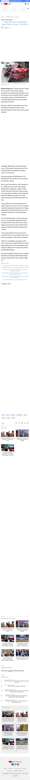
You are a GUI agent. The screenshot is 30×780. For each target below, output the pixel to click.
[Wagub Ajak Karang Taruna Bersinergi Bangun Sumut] (22, 653)
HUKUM (6, 19)
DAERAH (3, 19)
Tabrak (8, 418)
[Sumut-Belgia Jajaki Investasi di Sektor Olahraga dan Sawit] (7, 433)
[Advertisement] (15, 45)
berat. (7, 415)
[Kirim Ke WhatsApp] (28, 423)
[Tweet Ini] (19, 423)
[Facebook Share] (16, 423)
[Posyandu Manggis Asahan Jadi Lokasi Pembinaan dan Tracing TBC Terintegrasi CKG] (8, 713)
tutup (16, 750)
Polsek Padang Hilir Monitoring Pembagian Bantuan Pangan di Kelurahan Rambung (15, 277)
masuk (10, 671)
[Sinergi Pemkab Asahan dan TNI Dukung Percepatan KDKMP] (22, 433)
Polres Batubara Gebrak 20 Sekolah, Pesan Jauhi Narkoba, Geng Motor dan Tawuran (15, 273)
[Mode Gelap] (26, 4)
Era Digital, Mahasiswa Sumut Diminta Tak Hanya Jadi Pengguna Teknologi (15, 270)
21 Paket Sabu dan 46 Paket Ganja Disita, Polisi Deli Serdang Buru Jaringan (21, 734)
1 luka (3, 415)
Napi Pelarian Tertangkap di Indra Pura (16, 686)
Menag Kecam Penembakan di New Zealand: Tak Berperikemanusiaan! (17, 701)
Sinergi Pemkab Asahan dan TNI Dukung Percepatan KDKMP (15, 267)
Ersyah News (6, 27)
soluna (3, 418)
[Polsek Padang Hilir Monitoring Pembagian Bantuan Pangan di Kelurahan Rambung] (7, 653)
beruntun (13, 415)
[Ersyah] (7, 4)
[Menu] (2, 4)
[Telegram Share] (25, 423)
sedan (25, 415)
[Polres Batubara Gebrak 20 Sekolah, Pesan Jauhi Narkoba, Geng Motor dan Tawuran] (22, 638)
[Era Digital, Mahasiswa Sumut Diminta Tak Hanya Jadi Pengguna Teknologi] (7, 447)
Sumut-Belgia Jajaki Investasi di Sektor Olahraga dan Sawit (15, 265)
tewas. (13, 418)
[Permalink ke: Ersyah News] (2, 27)
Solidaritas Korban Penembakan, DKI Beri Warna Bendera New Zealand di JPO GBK (16, 696)
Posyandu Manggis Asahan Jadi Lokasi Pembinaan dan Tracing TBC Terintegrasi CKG (17, 691)
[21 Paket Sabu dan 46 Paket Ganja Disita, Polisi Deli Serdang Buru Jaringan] (22, 727)
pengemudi (19, 415)
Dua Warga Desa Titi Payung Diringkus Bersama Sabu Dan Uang (17, 681)
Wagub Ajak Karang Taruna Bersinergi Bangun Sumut (15, 279)
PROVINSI (11, 19)
